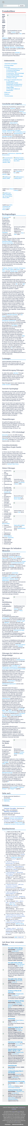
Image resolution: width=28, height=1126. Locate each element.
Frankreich (15, 268)
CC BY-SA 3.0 (15, 1093)
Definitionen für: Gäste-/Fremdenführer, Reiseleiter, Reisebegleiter (13, 820)
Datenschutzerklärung (17, 1124)
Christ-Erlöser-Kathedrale (14, 1087)
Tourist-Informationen (20, 644)
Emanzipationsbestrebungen (17, 562)
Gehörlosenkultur (6, 698)
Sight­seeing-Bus (21, 528)
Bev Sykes (18, 1029)
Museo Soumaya (18, 497)
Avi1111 (18, 1043)
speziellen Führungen (7, 136)
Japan (15, 234)
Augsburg (21, 709)
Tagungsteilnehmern (18, 133)
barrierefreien (15, 573)
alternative (15, 373)
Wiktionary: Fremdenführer (11, 811)
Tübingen (12, 788)
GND (16, 937)
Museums (9, 132)
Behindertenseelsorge (7, 772)
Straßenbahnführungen (19, 630)
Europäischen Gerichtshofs (8, 320)
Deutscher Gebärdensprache (10, 712)
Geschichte (12, 47)
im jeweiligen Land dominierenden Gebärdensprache (11, 666)
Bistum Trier (12, 904)
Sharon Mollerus (20, 1020)
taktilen (3, 763)
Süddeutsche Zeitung (16, 857)
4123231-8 (20, 937)
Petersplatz (18, 171)
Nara (22, 233)
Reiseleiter (17, 52)
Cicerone (21, 111)
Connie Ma (18, 1074)
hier (13, 1111)
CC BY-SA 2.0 (15, 951)
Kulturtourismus (11, 153)
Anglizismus (5, 38)
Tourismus (12, 108)
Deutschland (6, 217)
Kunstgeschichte (20, 47)
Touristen (13, 32)
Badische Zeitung (20, 923)
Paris (19, 512)
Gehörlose (11, 579)
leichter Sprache (12, 576)
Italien (3, 269)
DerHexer (19, 1091)
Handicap (11, 566)
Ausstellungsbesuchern (20, 132)
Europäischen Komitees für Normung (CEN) (14, 824)
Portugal (7, 269)
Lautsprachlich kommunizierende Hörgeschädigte (13, 668)
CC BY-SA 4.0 (15, 995)
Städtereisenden (11, 130)
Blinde (16, 579)
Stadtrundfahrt (17, 525)
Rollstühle (20, 646)
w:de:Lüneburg (11, 1097)
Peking (20, 610)
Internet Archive (18, 822)
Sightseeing (18, 153)
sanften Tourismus (6, 384)
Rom (21, 33)
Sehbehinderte (5, 580)
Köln (23, 621)
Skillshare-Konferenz (13, 1099)
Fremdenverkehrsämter (7, 243)
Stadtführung (11, 1086)
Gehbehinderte (5, 618)
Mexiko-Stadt (17, 499)
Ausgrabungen (7, 492)
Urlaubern (4, 132)
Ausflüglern (18, 130)
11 (7, 788)
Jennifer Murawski (20, 964)
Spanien (18, 269)
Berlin (11, 205)
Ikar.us (17, 1083)
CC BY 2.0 (20, 966)
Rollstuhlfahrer (5, 579)
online (22, 854)
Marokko (4, 174)
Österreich (10, 268)
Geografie (7, 47)
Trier (9, 710)
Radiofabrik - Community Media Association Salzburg (15, 1004)
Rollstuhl (16, 609)
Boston (16, 484)
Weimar (6, 622)
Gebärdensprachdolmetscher (9, 683)
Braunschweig (13, 787)
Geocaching (5, 435)
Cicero (24, 113)
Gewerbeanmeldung (7, 241)
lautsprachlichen (11, 680)
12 (14, 788)
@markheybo (19, 980)
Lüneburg (16, 190)
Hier (19, 1111)
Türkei (3, 271)
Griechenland (22, 268)
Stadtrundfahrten (14, 123)
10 (17, 786)
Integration (11, 556)
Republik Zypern (14, 271)
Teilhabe (24, 561)
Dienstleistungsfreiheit (12, 314)
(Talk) (23, 1091)
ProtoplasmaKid (19, 993)
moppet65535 (19, 949)
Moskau (12, 189)
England (12, 269)
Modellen (6, 762)
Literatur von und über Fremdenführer (12, 816)
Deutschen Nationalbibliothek (16, 818)
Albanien (5, 268)
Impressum (8, 1124)
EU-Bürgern (14, 325)
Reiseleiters (5, 232)
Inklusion (14, 558)
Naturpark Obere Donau (13, 464)
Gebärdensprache (6, 577)
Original (14, 869)
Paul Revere (21, 482)
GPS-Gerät (4, 439)
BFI (16, 284)
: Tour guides (10, 808)
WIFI (24, 284)
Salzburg (21, 753)
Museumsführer (6, 155)
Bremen (19, 621)
